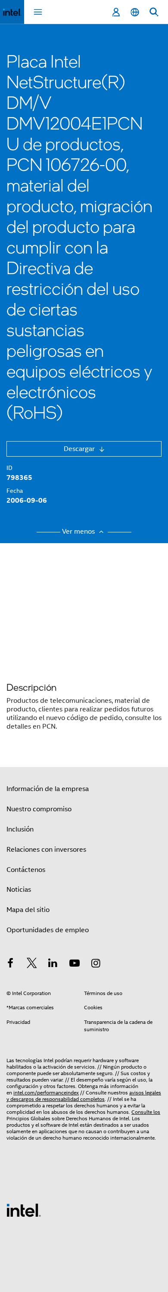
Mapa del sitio (28, 910)
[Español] (134, 12)
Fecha (14, 491)
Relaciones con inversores (46, 849)
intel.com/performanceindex (46, 1092)
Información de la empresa (47, 789)
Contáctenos (25, 869)
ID (9, 468)
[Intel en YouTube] (74, 964)
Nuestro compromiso (39, 809)
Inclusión (20, 829)
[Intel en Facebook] (10, 964)
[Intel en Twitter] (32, 964)
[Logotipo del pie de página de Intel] (23, 1209)
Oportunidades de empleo (47, 930)
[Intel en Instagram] (95, 964)
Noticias (18, 889)
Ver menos (79, 531)
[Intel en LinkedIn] (53, 964)
